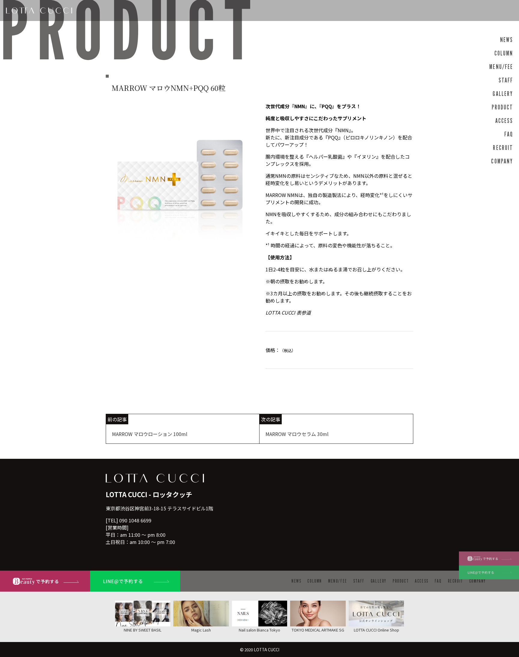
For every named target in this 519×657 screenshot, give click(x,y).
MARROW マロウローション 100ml (149, 434)
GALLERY (503, 93)
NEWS (506, 39)
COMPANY (502, 161)
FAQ (508, 134)
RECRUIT (503, 147)
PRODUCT (502, 107)
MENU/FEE (501, 66)
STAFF (506, 80)
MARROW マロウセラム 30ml (297, 434)
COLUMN (503, 53)
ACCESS (504, 120)
